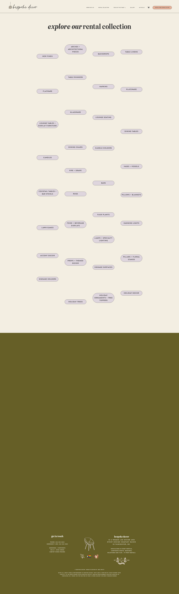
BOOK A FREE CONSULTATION (162, 7)
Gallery (132, 7)
